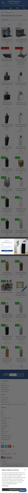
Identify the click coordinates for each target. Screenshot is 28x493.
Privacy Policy (5, 485)
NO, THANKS (7, 252)
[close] (25, 470)
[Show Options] (12, 248)
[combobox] (7, 248)
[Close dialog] (27, 239)
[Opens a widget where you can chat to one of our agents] (23, 490)
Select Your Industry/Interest (6, 246)
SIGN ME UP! (7, 250)
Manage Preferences (14, 489)
